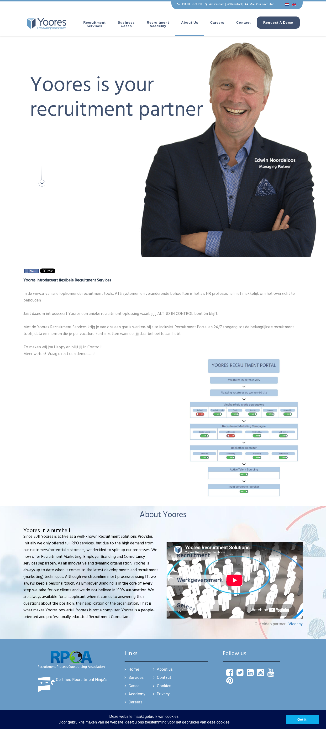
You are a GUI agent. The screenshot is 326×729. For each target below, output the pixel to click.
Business (126, 24)
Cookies (164, 685)
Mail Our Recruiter (262, 4)
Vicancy (296, 623)
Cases (134, 685)
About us (189, 22)
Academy (136, 693)
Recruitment (94, 24)
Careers (217, 22)
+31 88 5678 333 (192, 4)
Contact (243, 22)
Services (136, 677)
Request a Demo (278, 22)
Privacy (163, 693)
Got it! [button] (302, 719)
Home (133, 669)
